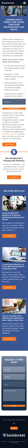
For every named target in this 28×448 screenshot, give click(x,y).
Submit (14, 406)
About (14, 419)
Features (9, 419)
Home (4, 419)
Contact (14, 428)
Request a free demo (10, 134)
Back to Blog (9, 144)
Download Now (14, 108)
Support (23, 419)
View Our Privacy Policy (14, 443)
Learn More (14, 177)
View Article (9, 236)
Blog (14, 423)
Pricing (18, 419)
